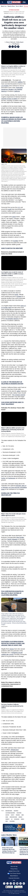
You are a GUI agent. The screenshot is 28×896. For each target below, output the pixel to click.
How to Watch (19, 6)
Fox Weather (14, 2)
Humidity (7, 819)
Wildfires (16, 810)
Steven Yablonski (10, 42)
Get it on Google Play (18, 887)
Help (14, 880)
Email (15, 46)
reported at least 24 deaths (9, 98)
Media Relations (14, 875)
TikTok (20, 883)
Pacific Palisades (12, 539)
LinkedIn (17, 883)
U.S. (19, 207)
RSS (24, 883)
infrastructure (15, 749)
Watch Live (4, 6)
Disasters (19, 812)
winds (16, 294)
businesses (11, 478)
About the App (14, 866)
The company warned (18, 395)
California (17, 91)
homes (3, 478)
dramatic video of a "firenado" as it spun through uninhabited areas (14, 487)
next (25, 156)
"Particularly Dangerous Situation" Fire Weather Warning (12, 89)
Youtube (14, 883)
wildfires (20, 82)
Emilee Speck (19, 42)
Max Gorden (20, 537)
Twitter (12, 46)
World (22, 819)
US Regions (16, 819)
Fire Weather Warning (12, 318)
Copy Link (18, 46)
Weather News (11, 6)
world (9, 209)
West (7, 821)
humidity (15, 241)
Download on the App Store (9, 887)
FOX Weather (15, 44)
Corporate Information (14, 878)
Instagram (11, 883)
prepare (19, 296)
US (11, 819)
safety (18, 391)
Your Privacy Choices (15, 873)
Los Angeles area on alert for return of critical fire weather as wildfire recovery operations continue (12, 273)
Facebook (10, 46)
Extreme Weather (14, 10)
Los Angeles (5, 85)
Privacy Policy (14, 868)
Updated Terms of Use (14, 871)
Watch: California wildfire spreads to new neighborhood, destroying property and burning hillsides (12, 429)
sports (14, 216)
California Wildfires (10, 812)
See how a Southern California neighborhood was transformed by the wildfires (12, 706)
